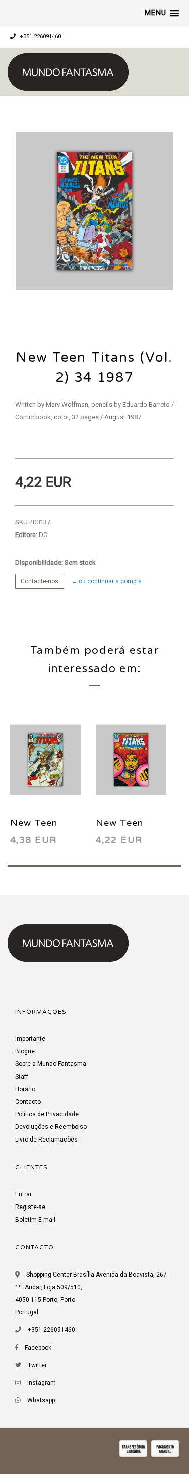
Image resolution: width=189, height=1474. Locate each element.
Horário (25, 1089)
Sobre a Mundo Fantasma (50, 1063)
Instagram (41, 1382)
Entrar (23, 1194)
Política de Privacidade (47, 1114)
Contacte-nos (39, 581)
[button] (162, 13)
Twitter (37, 1365)
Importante (30, 1038)
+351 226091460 (39, 36)
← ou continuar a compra (106, 581)
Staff (21, 1076)
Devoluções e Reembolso (51, 1126)
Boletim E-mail (35, 1219)
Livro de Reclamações (46, 1139)
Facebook (38, 1347)
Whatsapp (41, 1400)
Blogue (25, 1051)
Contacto (28, 1101)
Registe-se (30, 1207)
